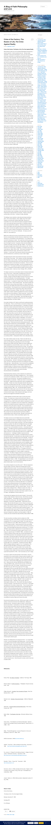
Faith (9, 30)
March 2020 (40, 155)
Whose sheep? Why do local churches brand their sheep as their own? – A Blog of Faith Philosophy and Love (42, 90)
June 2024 (39, 130)
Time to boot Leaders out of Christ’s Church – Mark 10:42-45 (42, 85)
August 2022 (40, 142)
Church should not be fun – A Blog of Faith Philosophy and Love (42, 101)
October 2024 (40, 129)
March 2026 (40, 126)
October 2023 (40, 134)
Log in (39, 182)
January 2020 (40, 157)
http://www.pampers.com (9, 762)
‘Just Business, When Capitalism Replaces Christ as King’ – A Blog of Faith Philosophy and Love (42, 69)
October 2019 (40, 159)
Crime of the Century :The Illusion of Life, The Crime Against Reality (14, 41)
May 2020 (39, 153)
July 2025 (39, 128)
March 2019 (40, 164)
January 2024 (40, 133)
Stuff (8, 814)
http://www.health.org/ (19, 738)
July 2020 (39, 151)
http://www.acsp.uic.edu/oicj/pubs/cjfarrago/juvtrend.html (15, 755)
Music (39, 173)
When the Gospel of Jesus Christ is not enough (41, 61)
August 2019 (40, 162)
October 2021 (40, 146)
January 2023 (40, 139)
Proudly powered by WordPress (25, 820)
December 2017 (40, 166)
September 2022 (41, 141)
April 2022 (39, 143)
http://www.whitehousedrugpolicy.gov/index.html (17, 746)
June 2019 (39, 163)
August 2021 (40, 147)
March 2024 (40, 132)
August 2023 (40, 135)
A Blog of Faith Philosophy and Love (15, 7)
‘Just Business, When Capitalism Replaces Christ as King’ (42, 41)
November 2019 (40, 158)
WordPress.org (40, 185)
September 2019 (41, 160)
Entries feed (40, 183)
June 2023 (39, 137)
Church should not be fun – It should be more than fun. (42, 57)
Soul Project (20, 30)
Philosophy (14, 30)
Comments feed (41, 184)
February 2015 (40, 167)
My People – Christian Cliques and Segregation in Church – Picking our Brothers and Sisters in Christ (42, 51)
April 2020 (39, 154)
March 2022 (40, 145)
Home (5, 30)
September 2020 (41, 150)
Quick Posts (40, 176)
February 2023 (40, 138)
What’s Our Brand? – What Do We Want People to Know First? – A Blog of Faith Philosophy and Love (42, 114)
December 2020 (40, 149)
